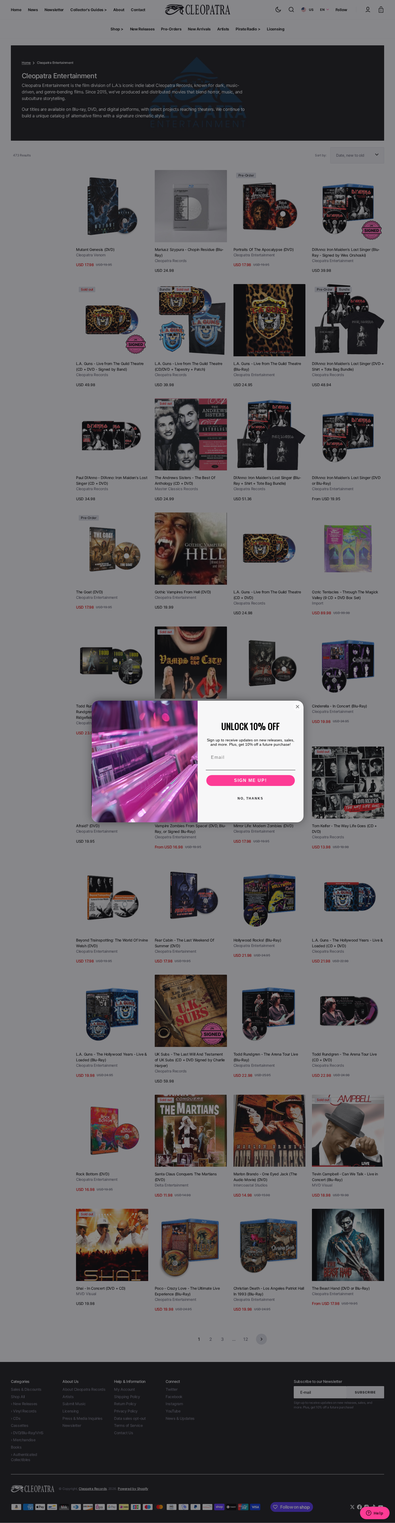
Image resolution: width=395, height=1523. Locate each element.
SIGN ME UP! (250, 780)
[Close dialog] (297, 706)
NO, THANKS (250, 798)
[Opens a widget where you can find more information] (375, 1513)
